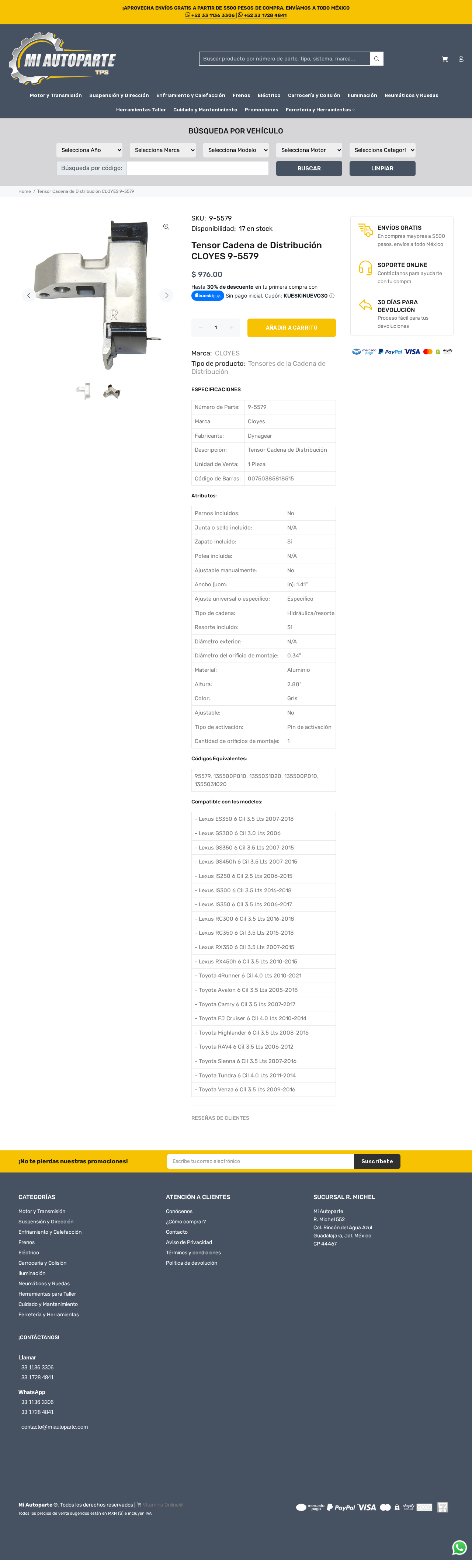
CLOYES (227, 353)
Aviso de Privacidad (189, 1242)
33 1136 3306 (37, 1367)
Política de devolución (191, 1263)
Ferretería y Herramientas (48, 1314)
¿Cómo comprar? (186, 1222)
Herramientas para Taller (47, 1294)
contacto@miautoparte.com (54, 1427)
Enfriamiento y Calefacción (49, 1232)
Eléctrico (28, 1253)
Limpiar (382, 168)
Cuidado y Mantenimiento (48, 1304)
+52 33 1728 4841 (265, 15)
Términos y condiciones (193, 1253)
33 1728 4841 (37, 1377)
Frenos (26, 1242)
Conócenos (179, 1211)
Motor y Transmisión (41, 1211)
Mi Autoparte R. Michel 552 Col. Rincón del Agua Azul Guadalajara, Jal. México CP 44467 (342, 1227)
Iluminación (31, 1273)
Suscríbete (377, 1161)
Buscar (309, 168)
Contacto (177, 1232)
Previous (29, 295)
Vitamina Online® (163, 1505)
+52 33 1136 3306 (213, 15)
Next (166, 295)
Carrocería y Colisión (42, 1263)
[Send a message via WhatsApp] (459, 1547)
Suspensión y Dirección (45, 1222)
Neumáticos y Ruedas (44, 1284)
